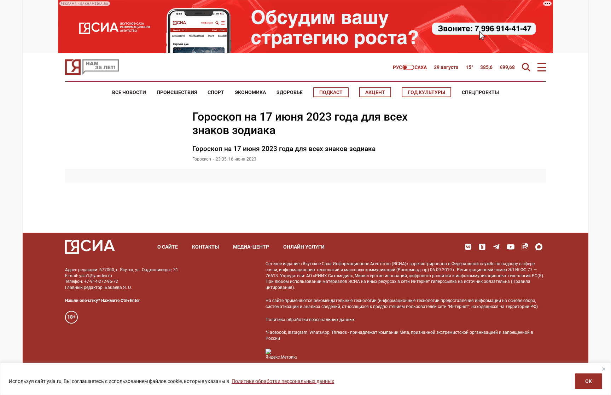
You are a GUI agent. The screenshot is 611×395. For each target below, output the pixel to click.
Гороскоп (201, 159)
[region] (305, 379)
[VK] (468, 247)
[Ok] (482, 247)
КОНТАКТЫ (205, 247)
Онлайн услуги (304, 247)
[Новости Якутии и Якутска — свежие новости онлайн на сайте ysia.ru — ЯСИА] (92, 67)
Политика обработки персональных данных (310, 319)
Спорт (216, 92)
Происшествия (177, 92)
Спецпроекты (480, 92)
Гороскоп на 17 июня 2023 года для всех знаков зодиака (284, 149)
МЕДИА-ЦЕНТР (251, 247)
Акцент (375, 92)
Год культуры (426, 92)
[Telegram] (496, 247)
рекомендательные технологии (345, 300)
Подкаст (331, 92)
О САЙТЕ (167, 247)
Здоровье (290, 92)
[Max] (539, 247)
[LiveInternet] (309, 354)
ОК (588, 381)
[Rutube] (525, 247)
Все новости (129, 92)
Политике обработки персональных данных (283, 381)
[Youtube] (511, 247)
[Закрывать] (603, 369)
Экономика (250, 92)
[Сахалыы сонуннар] (410, 67)
